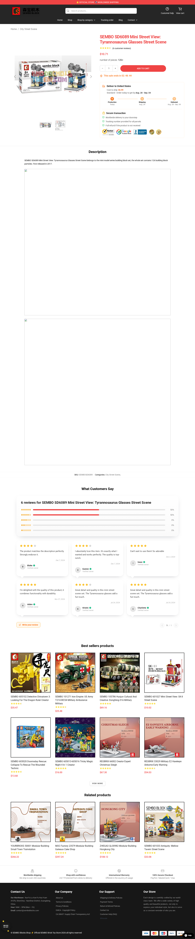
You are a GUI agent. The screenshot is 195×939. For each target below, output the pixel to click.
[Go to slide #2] (60, 125)
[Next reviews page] (176, 625)
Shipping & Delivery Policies (111, 898)
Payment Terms (106, 902)
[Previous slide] (15, 77)
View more (97, 783)
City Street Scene (28, 29)
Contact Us (104, 910)
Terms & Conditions (64, 902)
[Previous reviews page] (162, 625)
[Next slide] (91, 77)
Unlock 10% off (5, 926)
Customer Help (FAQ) (108, 914)
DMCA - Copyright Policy (65, 910)
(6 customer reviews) (121, 48)
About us (59, 898)
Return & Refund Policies (110, 906)
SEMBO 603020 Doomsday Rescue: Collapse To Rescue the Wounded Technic (29, 765)
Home (14, 29)
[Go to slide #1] (45, 125)
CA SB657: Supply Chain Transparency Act (73, 914)
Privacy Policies (62, 906)
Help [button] (190, 935)
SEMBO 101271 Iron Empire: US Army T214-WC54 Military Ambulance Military (74, 700)
